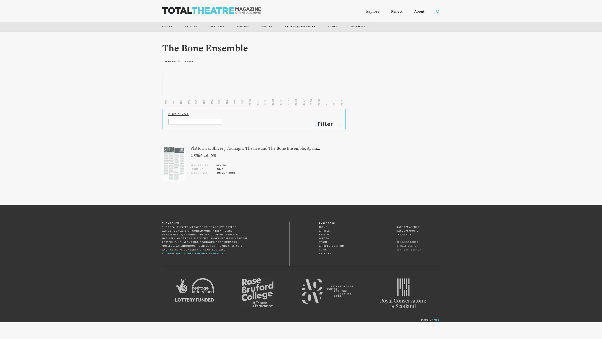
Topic (323, 249)
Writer (324, 238)
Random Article (408, 227)
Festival (325, 234)
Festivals (217, 26)
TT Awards (404, 234)
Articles (191, 26)
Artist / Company (332, 246)
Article (324, 231)
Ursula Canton (203, 155)
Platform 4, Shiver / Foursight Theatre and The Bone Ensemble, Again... (255, 148)
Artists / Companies (300, 26)
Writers (243, 26)
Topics (333, 26)
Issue (323, 227)
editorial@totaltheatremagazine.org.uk (192, 253)
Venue (323, 242)
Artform (325, 253)
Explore (372, 12)
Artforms (358, 26)
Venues (267, 26)
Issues (167, 26)
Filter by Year (178, 114)
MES (437, 320)
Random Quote (407, 231)
